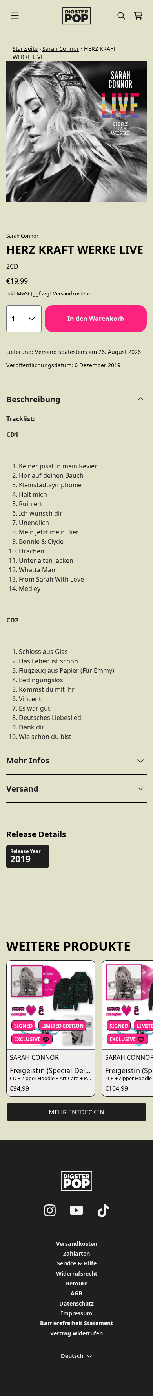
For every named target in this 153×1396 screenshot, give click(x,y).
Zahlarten (76, 1253)
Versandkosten (70, 293)
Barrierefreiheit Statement (76, 1323)
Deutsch (72, 1355)
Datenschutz (76, 1303)
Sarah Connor (60, 48)
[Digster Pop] (76, 16)
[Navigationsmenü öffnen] (15, 16)
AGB (76, 1293)
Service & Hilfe (77, 1263)
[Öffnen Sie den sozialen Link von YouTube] (76, 1210)
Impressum (76, 1313)
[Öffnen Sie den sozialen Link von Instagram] (49, 1210)
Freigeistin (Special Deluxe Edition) (52, 1070)
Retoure (76, 1283)
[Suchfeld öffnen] (121, 15)
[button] (76, 760)
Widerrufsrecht (76, 1273)
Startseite (25, 48)
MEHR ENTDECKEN (76, 1112)
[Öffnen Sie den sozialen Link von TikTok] (103, 1210)
